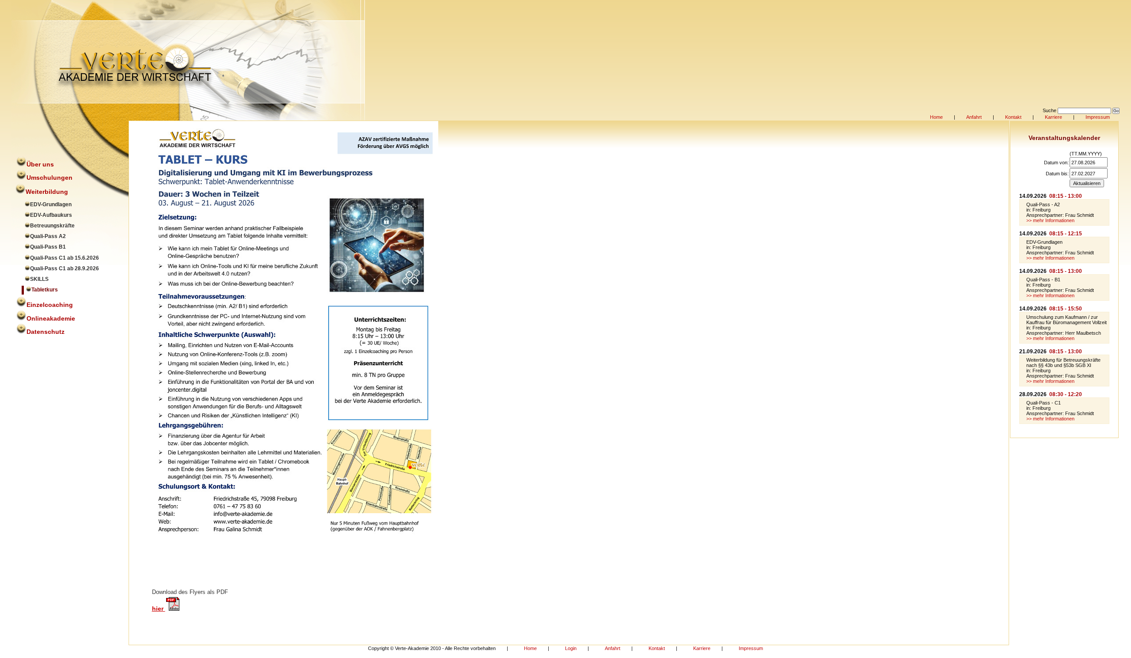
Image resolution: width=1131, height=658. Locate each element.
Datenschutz (46, 331)
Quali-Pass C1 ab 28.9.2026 (64, 268)
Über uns (40, 164)
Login (571, 648)
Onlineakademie (51, 318)
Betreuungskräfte (52, 226)
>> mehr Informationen (1050, 220)
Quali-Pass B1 (48, 247)
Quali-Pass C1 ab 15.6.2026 (64, 258)
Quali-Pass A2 (48, 236)
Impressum (1097, 117)
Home (936, 117)
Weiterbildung (47, 191)
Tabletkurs (44, 290)
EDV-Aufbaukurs (51, 215)
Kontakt (1013, 117)
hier (158, 608)
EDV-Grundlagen (51, 204)
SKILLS (39, 279)
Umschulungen (49, 177)
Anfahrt (974, 117)
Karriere (1053, 117)
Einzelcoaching (50, 304)
